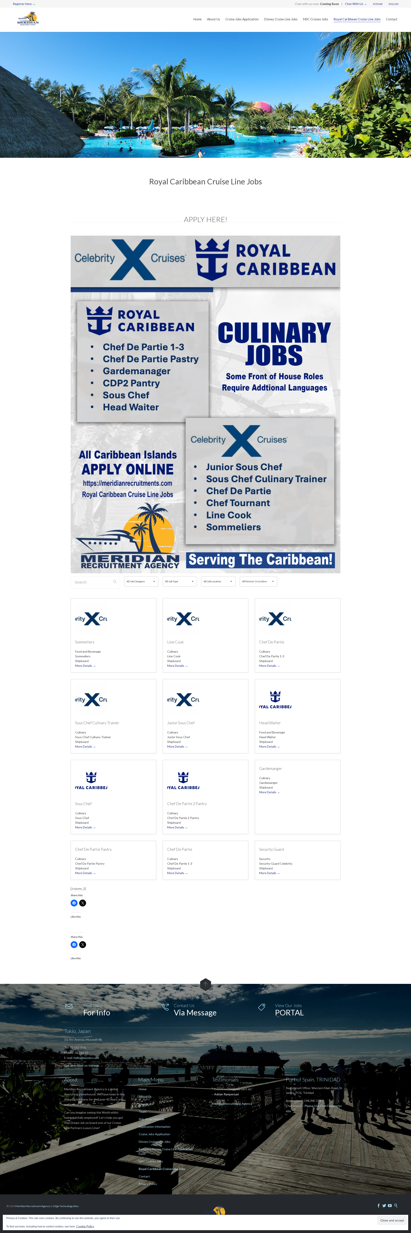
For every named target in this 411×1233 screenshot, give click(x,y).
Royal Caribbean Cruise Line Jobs (162, 1169)
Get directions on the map (81, 1065)
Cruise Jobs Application (154, 1134)
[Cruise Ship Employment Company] (29, 20)
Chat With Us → (356, 4)
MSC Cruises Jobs (151, 1161)
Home (143, 1089)
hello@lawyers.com (86, 1058)
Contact (144, 1176)
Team (142, 1111)
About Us (145, 1096)
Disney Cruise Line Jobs (154, 1141)
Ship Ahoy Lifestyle (151, 1119)
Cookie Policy (85, 1226)
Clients (143, 1104)
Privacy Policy (148, 1184)
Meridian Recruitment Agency (232, 1103)
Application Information (154, 1126)
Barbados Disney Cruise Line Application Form (166, 1151)
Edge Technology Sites (66, 1206)
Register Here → (24, 4)
